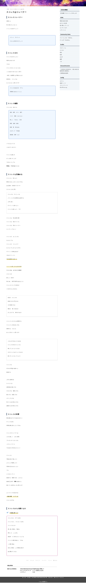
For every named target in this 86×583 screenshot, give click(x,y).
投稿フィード (63, 83)
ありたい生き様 (63, 23)
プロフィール (63, 48)
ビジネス (62, 50)
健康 (61, 59)
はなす (61, 57)
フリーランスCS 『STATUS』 (66, 38)
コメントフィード (64, 85)
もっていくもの (63, 27)
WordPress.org (63, 87)
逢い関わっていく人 (64, 25)
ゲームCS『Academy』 (65, 40)
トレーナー (44, 560)
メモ (8, 9)
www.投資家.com (13, 3)
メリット (50, 560)
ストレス (32, 560)
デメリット (38, 560)
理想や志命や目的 (64, 21)
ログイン (62, 81)
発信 (61, 52)
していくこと (63, 30)
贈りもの (55, 560)
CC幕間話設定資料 (64, 73)
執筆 (61, 54)
